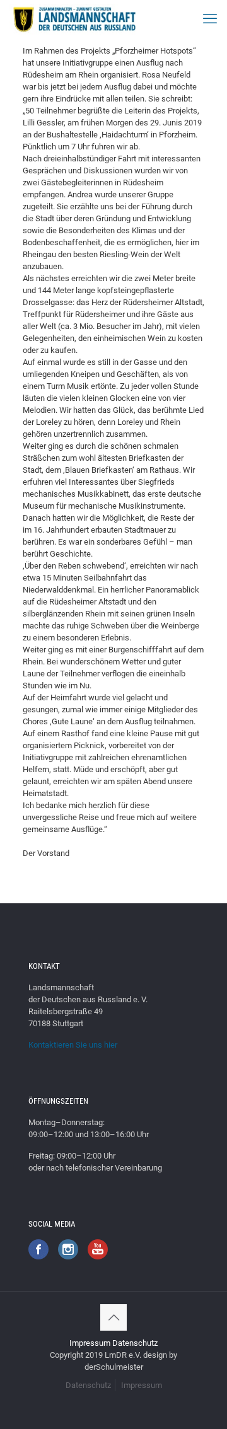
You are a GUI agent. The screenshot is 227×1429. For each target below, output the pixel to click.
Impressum (89, 1343)
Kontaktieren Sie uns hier (72, 1045)
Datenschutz (135, 1343)
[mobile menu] (210, 19)
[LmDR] (73, 19)
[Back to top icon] (113, 1317)
